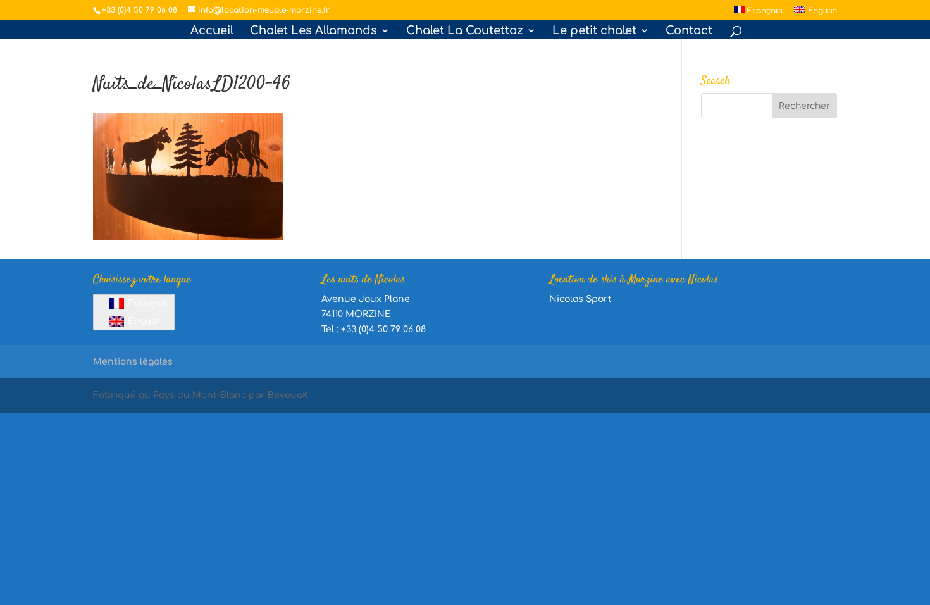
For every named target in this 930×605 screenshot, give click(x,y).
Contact (689, 31)
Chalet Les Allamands (313, 31)
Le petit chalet (594, 31)
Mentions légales (133, 361)
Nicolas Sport (580, 299)
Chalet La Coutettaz (464, 31)
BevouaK (288, 395)
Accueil (211, 31)
